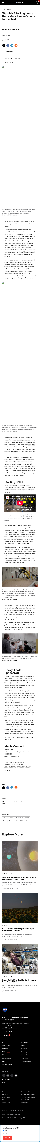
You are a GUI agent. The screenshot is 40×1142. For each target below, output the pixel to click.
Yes (6, 1130)
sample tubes (31, 444)
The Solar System (8, 817)
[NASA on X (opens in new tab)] (11, 1075)
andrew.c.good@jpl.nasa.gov (12, 756)
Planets (28, 821)
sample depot (16, 451)
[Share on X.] (3, 45)
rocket (23, 437)
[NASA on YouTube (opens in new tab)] (16, 1075)
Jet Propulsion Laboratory (22, 817)
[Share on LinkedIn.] (11, 45)
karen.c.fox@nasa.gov (10, 766)
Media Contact (9, 62)
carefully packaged (23, 440)
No (6, 1133)
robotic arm (32, 442)
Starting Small (9, 55)
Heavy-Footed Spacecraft (12, 59)
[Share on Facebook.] (7, 45)
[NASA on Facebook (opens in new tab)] (3, 1075)
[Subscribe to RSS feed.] (16, 787)
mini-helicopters (8, 449)
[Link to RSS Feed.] (16, 45)
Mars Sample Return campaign (12, 234)
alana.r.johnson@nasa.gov (24, 766)
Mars (4, 821)
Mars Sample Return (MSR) (16, 821)
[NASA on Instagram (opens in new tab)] (7, 1075)
